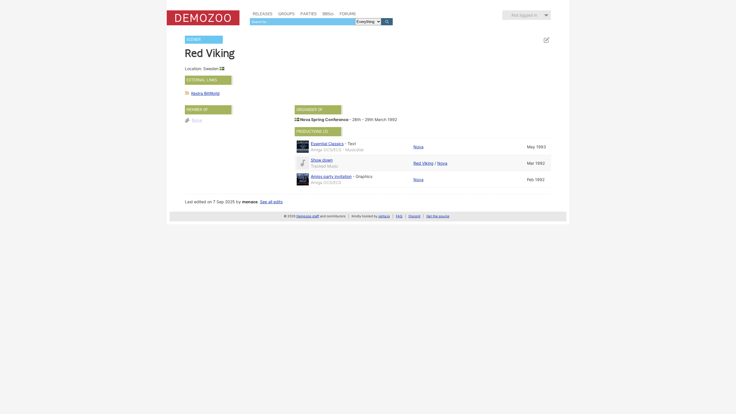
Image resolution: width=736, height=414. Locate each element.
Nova (197, 120)
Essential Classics (327, 143)
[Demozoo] (203, 17)
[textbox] (302, 21)
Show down (322, 160)
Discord (414, 216)
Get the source (437, 216)
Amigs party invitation (331, 176)
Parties (308, 13)
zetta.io (384, 216)
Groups (286, 13)
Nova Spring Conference (324, 119)
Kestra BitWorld (205, 93)
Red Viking (423, 163)
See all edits (271, 201)
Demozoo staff (307, 216)
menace (250, 201)
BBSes (328, 13)
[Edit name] (546, 40)
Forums (348, 13)
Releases (263, 13)
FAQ (399, 216)
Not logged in (524, 15)
